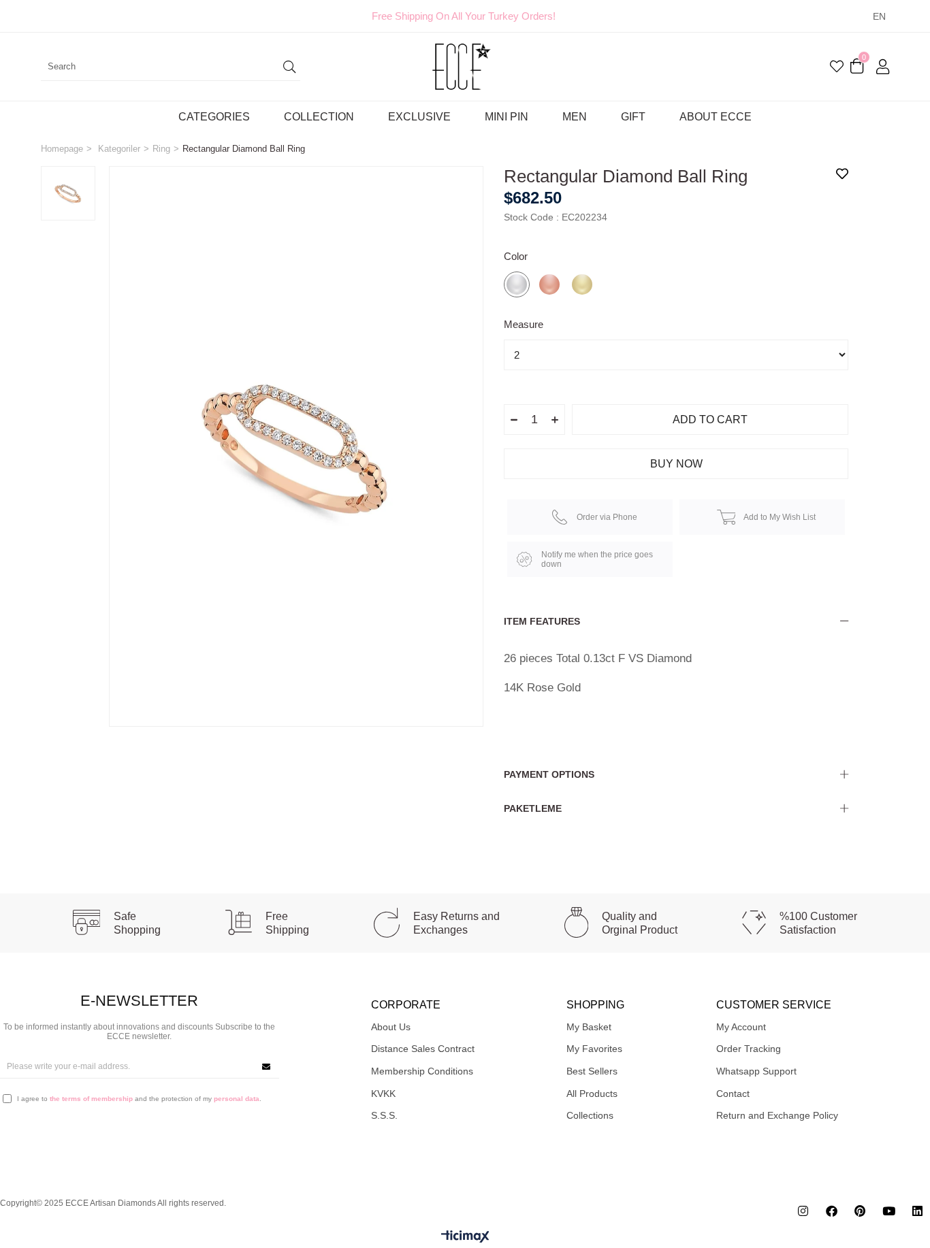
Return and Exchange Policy (777, 1115)
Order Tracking (748, 1048)
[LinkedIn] (917, 1211)
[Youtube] (888, 1211)
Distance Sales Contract (423, 1048)
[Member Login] (882, 66)
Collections (589, 1115)
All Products (592, 1093)
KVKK (383, 1093)
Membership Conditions (422, 1071)
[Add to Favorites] (842, 173)
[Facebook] (831, 1211)
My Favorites (594, 1048)
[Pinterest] (860, 1211)
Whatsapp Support (756, 1071)
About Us (391, 1026)
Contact (733, 1093)
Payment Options (549, 774)
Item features (542, 621)
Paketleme (533, 808)
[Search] (289, 66)
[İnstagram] (803, 1211)
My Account (741, 1026)
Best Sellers (592, 1071)
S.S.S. (384, 1115)
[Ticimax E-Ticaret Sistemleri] (465, 1237)
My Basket (588, 1026)
